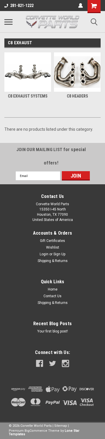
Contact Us (52, 296)
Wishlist (52, 247)
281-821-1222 (22, 5)
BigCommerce (35, 431)
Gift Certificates (52, 241)
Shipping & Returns (53, 261)
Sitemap (60, 426)
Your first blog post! (52, 331)
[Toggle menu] (8, 22)
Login (44, 254)
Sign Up (59, 254)
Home (52, 289)
